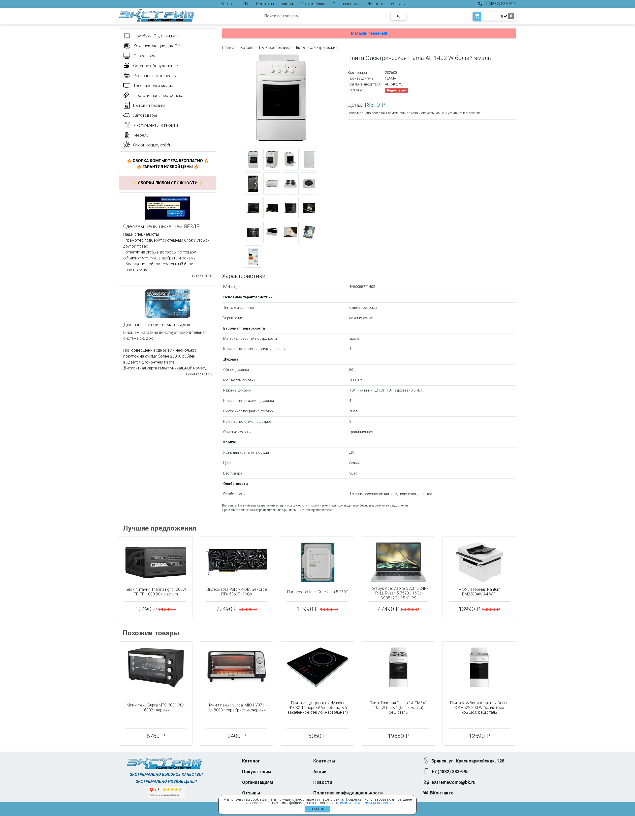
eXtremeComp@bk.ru (453, 782)
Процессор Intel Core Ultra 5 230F (317, 592)
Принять (317, 809)
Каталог (228, 3)
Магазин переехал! (369, 33)
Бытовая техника (274, 47)
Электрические (324, 47)
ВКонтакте (441, 792)
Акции (287, 3)
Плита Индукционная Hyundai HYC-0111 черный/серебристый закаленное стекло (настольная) (317, 708)
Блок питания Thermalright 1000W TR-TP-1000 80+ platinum (156, 591)
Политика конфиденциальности (348, 792)
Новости (375, 3)
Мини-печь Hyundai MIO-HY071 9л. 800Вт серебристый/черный (237, 707)
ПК (245, 3)
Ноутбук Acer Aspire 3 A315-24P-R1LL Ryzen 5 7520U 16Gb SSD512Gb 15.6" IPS (398, 593)
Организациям (346, 3)
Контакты (265, 3)
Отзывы (398, 3)
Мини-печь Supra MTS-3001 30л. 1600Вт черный (156, 707)
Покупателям (313, 3)
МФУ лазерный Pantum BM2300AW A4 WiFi (479, 591)
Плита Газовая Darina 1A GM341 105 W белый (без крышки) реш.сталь (398, 708)
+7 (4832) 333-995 (499, 3)
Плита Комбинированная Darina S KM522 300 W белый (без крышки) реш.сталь (479, 708)
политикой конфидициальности (365, 803)
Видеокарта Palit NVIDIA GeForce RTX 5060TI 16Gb (237, 591)
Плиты (300, 47)
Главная (229, 47)
